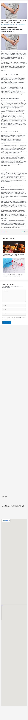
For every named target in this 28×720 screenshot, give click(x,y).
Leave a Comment (5, 24)
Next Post (24, 231)
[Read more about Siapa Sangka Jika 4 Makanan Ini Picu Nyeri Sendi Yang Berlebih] (14, 246)
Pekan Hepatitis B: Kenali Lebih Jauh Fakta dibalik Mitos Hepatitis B (13, 275)
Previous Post (4, 231)
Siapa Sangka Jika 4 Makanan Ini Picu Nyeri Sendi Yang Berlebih (13, 254)
